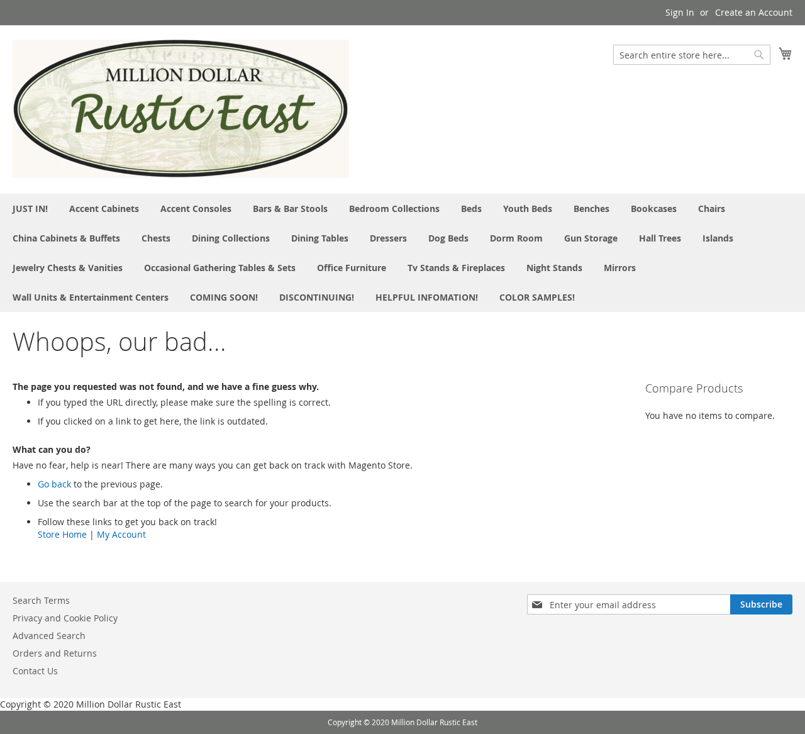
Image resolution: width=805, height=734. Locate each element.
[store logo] (181, 109)
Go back (54, 484)
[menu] (402, 253)
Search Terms (41, 600)
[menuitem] (30, 208)
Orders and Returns (55, 653)
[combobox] (691, 55)
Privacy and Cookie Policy (65, 618)
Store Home (62, 534)
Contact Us (35, 671)
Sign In (679, 12)
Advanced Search (49, 636)
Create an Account (753, 12)
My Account (121, 534)
